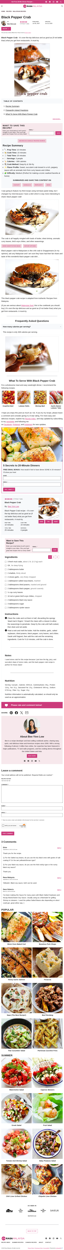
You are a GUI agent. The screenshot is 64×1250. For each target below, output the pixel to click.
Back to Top (32, 1231)
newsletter (10, 422)
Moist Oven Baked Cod (16, 944)
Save (58, 133)
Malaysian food (27, 305)
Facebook (8, 424)
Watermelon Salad (16, 1090)
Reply (59, 848)
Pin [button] (48, 521)
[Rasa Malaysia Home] (32, 6)
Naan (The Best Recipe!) (16, 1015)
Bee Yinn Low (11, 24)
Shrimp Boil (40, 406)
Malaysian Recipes (19, 11)
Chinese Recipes (31, 1242)
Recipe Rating (6, 778)
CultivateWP (58, 1248)
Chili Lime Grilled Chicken (16, 1196)
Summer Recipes (17, 1242)
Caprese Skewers (47, 1090)
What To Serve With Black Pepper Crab (21, 114)
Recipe (5, 28)
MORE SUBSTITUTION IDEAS (11, 246)
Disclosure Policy (39, 1248)
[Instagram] (53, 2)
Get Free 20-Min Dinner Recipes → (22, 2)
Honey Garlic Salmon (16, 980)
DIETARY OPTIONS (30, 246)
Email (31, 130)
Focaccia (47, 980)
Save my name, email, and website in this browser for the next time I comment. (23, 820)
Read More (32, 756)
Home (3, 11)
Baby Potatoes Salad (47, 1161)
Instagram (28, 424)
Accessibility (46, 1248)
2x (53, 557)
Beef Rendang (47, 1015)
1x (50, 557)
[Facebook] (50, 2)
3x (57, 557)
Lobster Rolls (24, 406)
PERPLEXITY (39, 185)
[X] (61, 2)
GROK (48, 185)
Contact (48, 1242)
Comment (5, 784)
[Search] (62, 6)
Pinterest (16, 424)
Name (5, 475)
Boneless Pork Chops (47, 944)
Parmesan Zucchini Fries (47, 1051)
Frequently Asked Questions (17, 110)
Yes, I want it (9, 489)
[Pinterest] (46, 2)
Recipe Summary (13, 106)
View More (56, 119)
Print (56, 521)
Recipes (9, 11)
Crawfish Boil (8, 406)
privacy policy (28, 32)
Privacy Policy (31, 1248)
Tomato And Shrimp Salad (16, 1161)
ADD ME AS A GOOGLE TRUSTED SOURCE (32, 140)
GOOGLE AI (27, 185)
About (41, 1242)
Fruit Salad (47, 1125)
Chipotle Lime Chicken (47, 1196)
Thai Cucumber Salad (16, 1051)
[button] (20, 22)
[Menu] (2, 6)
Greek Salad (16, 1125)
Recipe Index (30, 419)
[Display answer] (60, 326)
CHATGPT (17, 185)
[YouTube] (57, 2)
